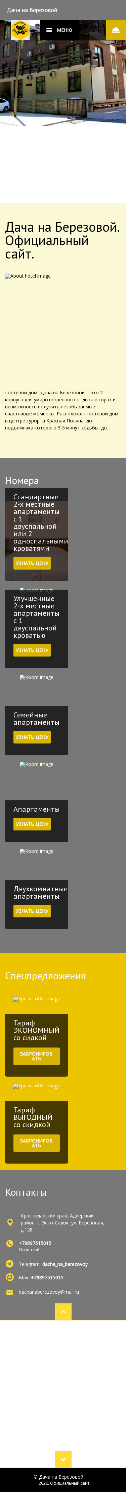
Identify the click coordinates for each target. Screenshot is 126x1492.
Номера (22, 480)
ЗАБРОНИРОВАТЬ (36, 1056)
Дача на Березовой (32, 10)
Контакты (26, 1191)
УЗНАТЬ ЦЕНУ (32, 563)
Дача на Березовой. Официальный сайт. (62, 240)
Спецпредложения (45, 975)
